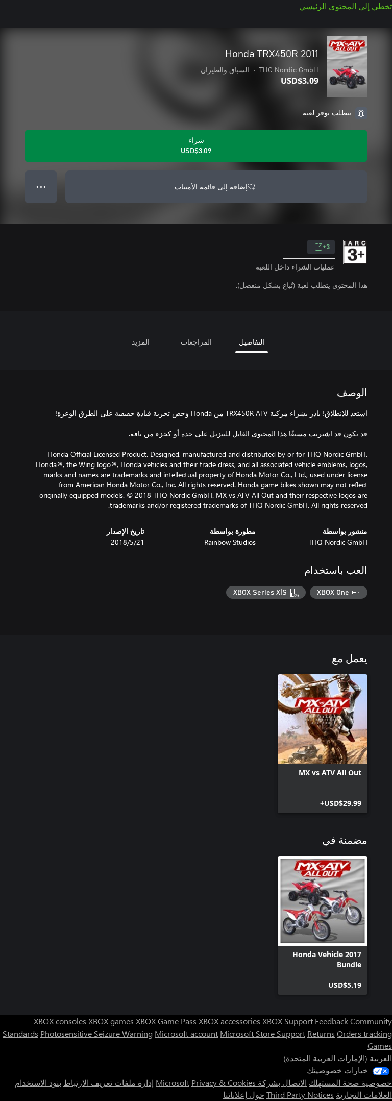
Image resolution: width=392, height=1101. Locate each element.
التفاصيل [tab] (251, 342)
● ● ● (41, 186)
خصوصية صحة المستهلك (350, 1082)
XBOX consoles (60, 1021)
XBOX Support (287, 1021)
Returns (321, 1033)
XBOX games (111, 1021)
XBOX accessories (229, 1021)
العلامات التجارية (364, 1094)
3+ (326, 247)
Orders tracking (364, 1033)
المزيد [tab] (141, 342)
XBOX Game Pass (166, 1021)
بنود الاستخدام (38, 1082)
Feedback (331, 1021)
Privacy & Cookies (223, 1082)
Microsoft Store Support (262, 1033)
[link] (323, 743)
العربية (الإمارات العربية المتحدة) (337, 1058)
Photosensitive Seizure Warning (96, 1033)
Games (380, 1045)
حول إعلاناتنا (243, 1094)
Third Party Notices (300, 1094)
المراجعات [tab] (196, 342)
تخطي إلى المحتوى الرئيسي (345, 6)
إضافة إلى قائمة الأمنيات (211, 186)
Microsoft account (186, 1033)
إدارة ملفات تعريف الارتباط (108, 1082)
